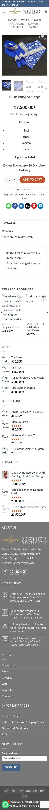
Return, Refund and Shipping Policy (23, 722)
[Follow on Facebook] (5, 572)
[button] (4, 11)
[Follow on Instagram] (11, 572)
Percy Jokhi (34, 806)
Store (25, 20)
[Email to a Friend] (28, 206)
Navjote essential (22, 194)
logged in (27, 263)
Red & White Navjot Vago (32, 329)
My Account (9, 665)
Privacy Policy (10, 716)
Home (12, 20)
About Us (7, 690)
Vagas (33, 27)
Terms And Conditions (15, 728)
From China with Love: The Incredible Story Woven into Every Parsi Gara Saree (27, 641)
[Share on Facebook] (15, 206)
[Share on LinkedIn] (40, 206)
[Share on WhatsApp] (8, 206)
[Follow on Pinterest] (24, 572)
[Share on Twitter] (21, 206)
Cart (4, 683)
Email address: (10, 753)
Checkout (7, 677)
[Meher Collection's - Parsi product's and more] (24, 11)
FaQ (4, 734)
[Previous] (6, 55)
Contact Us (8, 696)
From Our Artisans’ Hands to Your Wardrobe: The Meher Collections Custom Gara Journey (27, 598)
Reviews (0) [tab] (9, 223)
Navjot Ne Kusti (10, 327)
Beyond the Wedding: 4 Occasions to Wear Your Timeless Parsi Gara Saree (26, 614)
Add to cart (32, 179)
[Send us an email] (18, 572)
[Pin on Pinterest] (34, 206)
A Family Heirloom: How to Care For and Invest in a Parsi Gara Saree (28, 628)
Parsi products (39, 194)
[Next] (43, 55)
